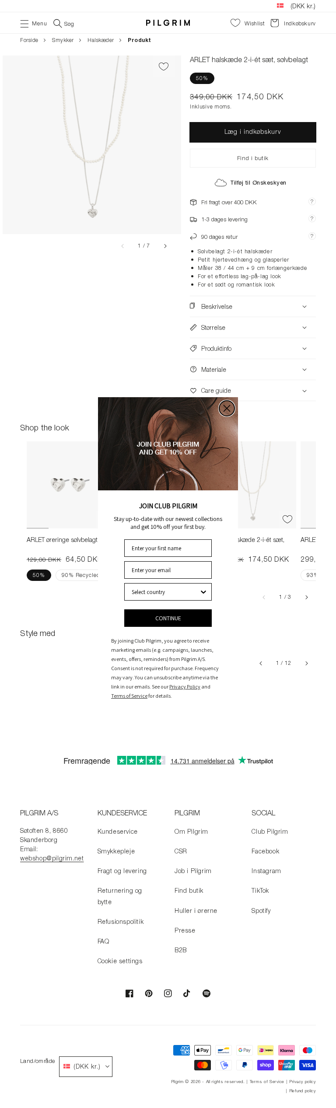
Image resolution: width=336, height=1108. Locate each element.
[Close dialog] (226, 408)
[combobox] (165, 592)
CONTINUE (168, 618)
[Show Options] (203, 592)
